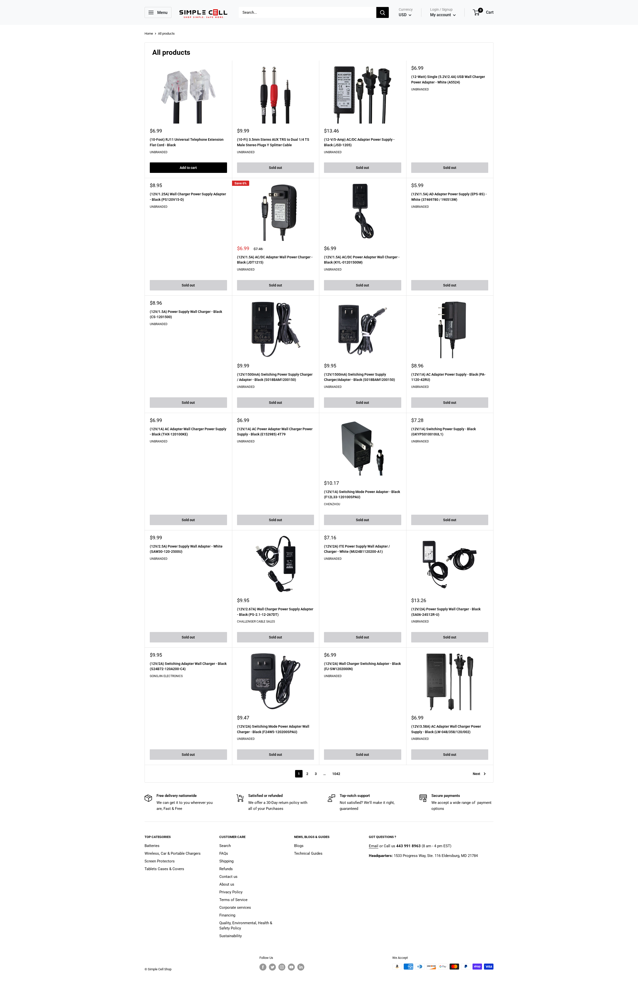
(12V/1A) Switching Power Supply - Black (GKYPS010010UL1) (443, 431)
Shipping (226, 861)
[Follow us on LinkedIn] (300, 967)
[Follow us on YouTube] (291, 967)
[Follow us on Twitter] (272, 967)
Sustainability (230, 936)
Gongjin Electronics (166, 676)
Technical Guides (308, 853)
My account (441, 14)
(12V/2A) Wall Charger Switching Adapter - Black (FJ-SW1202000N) (362, 666)
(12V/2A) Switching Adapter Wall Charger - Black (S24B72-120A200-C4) (188, 666)
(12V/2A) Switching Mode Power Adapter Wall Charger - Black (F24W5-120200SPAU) (273, 729)
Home (149, 33)
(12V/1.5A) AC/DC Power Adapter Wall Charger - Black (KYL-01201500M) (361, 260)
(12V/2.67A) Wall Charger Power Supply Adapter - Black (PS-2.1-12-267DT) (275, 612)
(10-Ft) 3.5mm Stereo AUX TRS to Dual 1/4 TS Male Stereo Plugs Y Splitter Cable (273, 142)
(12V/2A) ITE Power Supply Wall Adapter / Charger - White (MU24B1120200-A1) (357, 549)
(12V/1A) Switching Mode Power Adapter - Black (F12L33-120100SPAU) (362, 494)
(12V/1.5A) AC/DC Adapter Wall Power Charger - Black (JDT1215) (275, 260)
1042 (336, 774)
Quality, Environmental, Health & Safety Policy (245, 925)
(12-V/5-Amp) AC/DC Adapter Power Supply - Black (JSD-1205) (359, 142)
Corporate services (235, 907)
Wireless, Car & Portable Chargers (173, 853)
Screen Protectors (160, 861)
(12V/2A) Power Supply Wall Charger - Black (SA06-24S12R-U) (445, 612)
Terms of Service (233, 900)
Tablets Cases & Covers (164, 869)
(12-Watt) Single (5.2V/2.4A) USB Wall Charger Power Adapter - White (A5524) (448, 79)
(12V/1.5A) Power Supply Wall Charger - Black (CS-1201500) (186, 314)
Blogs (299, 845)
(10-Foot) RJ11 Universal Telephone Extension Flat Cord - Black (187, 142)
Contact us (228, 876)
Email (373, 846)
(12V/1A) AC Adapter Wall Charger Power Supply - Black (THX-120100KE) (188, 431)
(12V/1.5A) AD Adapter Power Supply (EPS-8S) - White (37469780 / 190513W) (449, 197)
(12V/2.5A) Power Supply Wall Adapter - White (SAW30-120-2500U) (186, 549)
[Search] (382, 12)
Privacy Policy (230, 892)
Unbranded (158, 152)
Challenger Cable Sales (256, 621)
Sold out (275, 168)
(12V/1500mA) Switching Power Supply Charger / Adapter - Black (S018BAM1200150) (275, 377)
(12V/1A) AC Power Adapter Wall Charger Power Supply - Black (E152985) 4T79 (275, 431)
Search (225, 845)
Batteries (152, 845)
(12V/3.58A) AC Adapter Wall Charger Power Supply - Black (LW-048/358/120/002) (446, 729)
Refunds (226, 869)
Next (476, 774)
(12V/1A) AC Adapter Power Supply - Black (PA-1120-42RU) (448, 377)
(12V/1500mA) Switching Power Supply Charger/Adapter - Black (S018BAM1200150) (359, 377)
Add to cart (188, 168)
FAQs (223, 853)
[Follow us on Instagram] (281, 967)
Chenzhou (332, 504)
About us (226, 884)
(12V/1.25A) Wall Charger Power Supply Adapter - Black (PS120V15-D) (188, 197)
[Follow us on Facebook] (262, 967)
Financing (227, 915)
